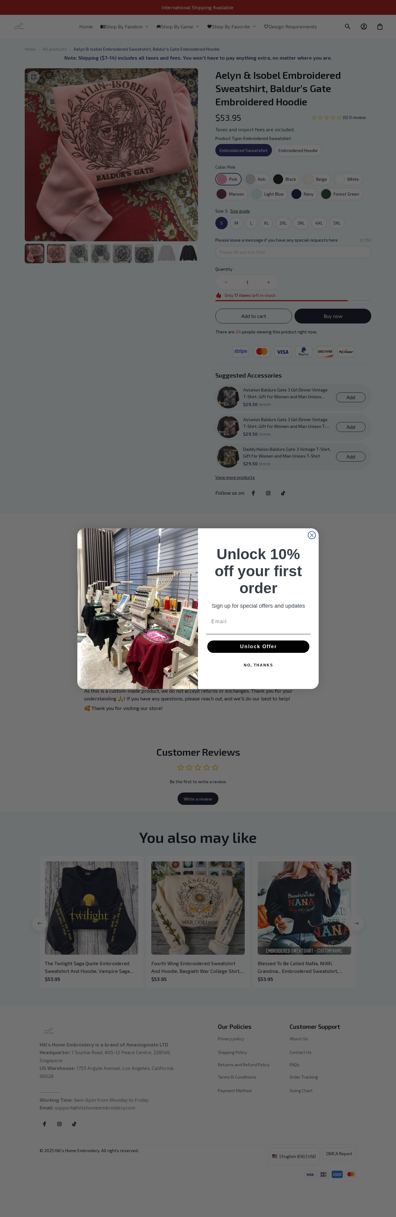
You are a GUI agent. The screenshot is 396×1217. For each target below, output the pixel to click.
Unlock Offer (258, 646)
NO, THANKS (258, 665)
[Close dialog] (312, 535)
